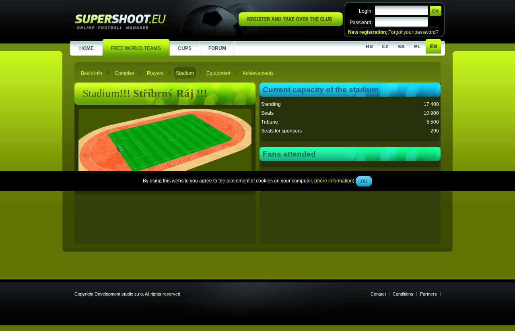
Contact (378, 294)
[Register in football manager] (291, 24)
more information (334, 181)
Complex (124, 73)
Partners (428, 294)
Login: (366, 11)
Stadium (185, 73)
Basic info (91, 73)
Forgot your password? (413, 32)
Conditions (403, 294)
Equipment (218, 73)
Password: (361, 22)
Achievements (258, 73)
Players (155, 73)
